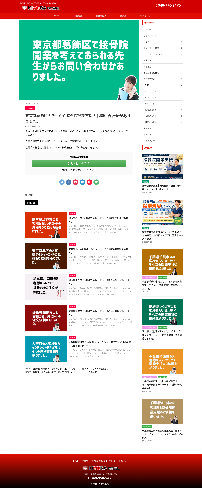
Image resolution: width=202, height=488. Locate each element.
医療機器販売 (101, 16)
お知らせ (31, 195)
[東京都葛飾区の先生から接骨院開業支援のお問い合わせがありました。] (82, 182)
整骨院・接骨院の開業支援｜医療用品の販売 (101, 474)
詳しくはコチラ (77, 163)
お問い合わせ (145, 16)
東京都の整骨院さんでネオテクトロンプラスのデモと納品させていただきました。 (71, 369)
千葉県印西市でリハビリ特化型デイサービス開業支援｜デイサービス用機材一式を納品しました (162, 384)
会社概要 (123, 16)
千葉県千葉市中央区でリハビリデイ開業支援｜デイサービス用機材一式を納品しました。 (162, 285)
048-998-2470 (169, 5)
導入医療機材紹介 (98, 461)
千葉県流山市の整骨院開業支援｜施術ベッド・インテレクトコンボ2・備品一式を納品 (162, 434)
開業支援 (79, 16)
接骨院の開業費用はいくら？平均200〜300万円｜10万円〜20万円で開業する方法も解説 (162, 235)
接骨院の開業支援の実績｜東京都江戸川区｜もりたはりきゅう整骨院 (65, 372)
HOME (57, 16)
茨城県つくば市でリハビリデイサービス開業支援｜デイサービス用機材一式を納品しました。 (162, 335)
